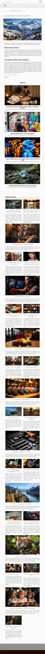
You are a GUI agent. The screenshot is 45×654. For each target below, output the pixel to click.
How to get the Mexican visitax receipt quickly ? (13, 470)
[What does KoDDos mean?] (31, 463)
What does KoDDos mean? (31, 470)
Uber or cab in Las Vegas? (13, 367)
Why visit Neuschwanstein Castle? (22, 504)
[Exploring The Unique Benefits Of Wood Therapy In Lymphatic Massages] (22, 95)
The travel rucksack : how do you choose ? (13, 263)
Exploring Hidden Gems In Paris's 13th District (22, 133)
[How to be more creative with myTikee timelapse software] (31, 515)
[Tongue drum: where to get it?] (22, 388)
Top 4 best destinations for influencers (31, 418)
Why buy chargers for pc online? (22, 452)
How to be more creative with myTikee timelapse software (31, 522)
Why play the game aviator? (22, 297)
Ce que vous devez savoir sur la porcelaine (31, 315)
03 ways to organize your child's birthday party (22, 608)
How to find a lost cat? (22, 556)
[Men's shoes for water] (31, 360)
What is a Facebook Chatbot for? (31, 575)
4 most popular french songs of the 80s (22, 244)
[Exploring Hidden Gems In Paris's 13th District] (22, 122)
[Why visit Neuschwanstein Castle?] (22, 492)
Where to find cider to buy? (22, 349)
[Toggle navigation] (4, 5)
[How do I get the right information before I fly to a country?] (13, 515)
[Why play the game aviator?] (22, 285)
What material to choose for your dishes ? (13, 315)
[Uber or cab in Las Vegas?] (13, 360)
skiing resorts (15, 52)
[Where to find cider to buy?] (22, 337)
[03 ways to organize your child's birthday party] (22, 597)
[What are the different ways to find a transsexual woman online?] (31, 256)
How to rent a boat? (13, 417)
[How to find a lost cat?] (22, 544)
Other (8, 10)
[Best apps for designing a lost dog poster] (13, 620)
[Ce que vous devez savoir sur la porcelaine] (31, 308)
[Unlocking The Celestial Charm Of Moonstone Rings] (22, 174)
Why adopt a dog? (13, 574)
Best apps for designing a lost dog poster (13, 627)
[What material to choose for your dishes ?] (13, 308)
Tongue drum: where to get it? (22, 399)
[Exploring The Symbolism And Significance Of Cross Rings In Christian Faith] (31, 204)
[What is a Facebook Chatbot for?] (31, 567)
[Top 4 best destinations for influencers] (31, 411)
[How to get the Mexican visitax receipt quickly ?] (13, 463)
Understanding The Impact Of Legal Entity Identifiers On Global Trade (22, 159)
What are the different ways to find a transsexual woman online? (31, 264)
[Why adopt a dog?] (13, 567)
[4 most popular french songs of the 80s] (22, 233)
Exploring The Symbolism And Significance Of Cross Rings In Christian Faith (31, 211)
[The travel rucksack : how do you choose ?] (13, 256)
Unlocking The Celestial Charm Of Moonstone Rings (22, 185)
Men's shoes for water (31, 367)
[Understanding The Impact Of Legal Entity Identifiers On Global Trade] (22, 147)
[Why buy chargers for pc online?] (22, 440)
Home (4, 10)
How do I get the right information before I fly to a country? (13, 523)
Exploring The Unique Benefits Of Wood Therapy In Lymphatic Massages (22, 107)
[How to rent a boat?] (13, 411)
